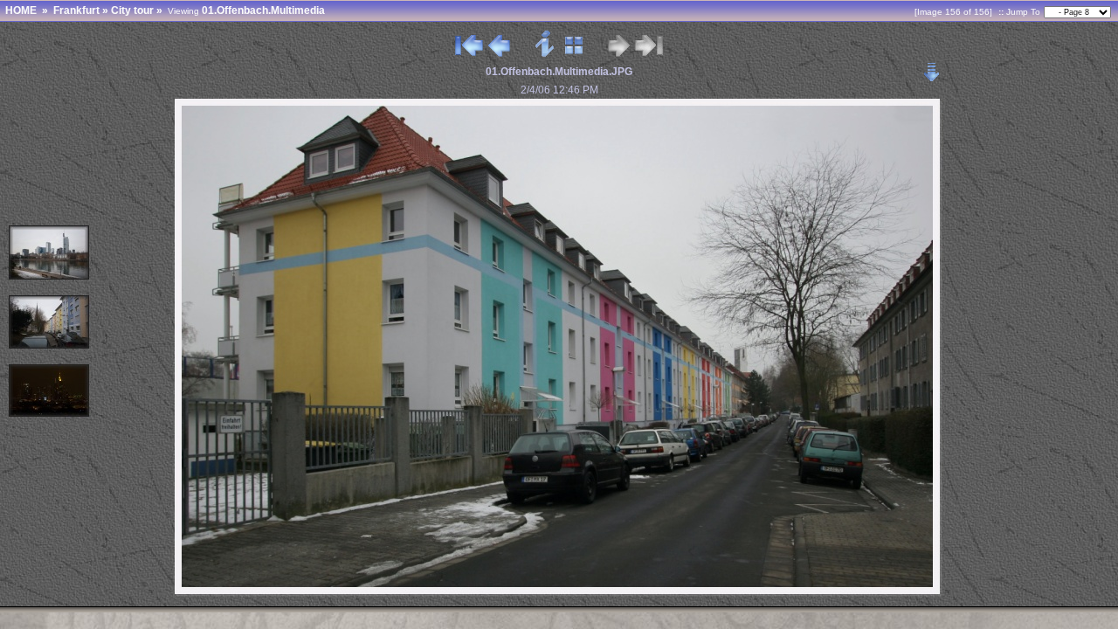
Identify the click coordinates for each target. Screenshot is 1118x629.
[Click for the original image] (559, 592)
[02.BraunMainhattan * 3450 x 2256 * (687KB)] (50, 413)
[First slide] (469, 52)
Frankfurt (76, 10)
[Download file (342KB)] (932, 66)
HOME (21, 10)
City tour (132, 10)
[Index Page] (574, 52)
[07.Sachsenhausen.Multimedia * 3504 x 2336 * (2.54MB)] (50, 345)
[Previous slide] (499, 52)
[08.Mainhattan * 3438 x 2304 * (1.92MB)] (50, 276)
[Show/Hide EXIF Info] (545, 52)
